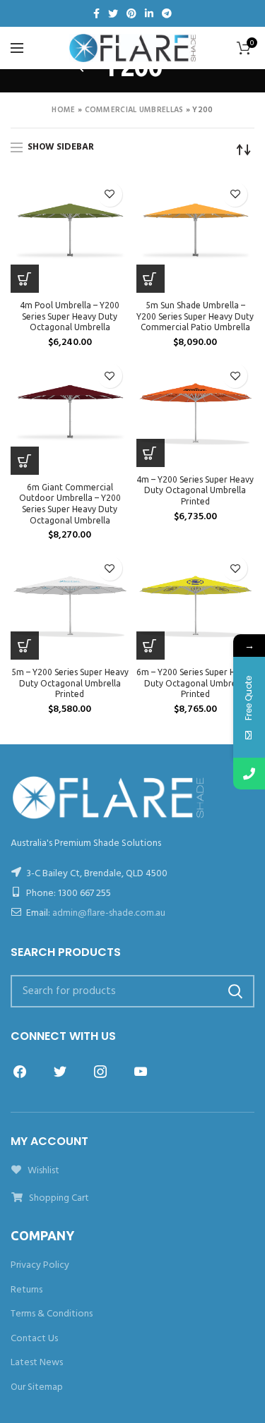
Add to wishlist (110, 194)
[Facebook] (96, 13)
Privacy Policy (40, 1265)
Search (235, 991)
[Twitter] (113, 13)
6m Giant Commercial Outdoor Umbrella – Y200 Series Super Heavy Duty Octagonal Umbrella (70, 504)
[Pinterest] (131, 13)
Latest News (37, 1363)
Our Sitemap (37, 1387)
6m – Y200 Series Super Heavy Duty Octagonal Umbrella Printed (195, 682)
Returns (26, 1290)
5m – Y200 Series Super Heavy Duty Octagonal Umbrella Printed (70, 682)
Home (63, 110)
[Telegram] (167, 13)
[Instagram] (100, 1072)
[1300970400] (249, 773)
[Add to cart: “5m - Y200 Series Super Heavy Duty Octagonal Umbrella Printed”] (25, 645)
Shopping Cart (58, 1198)
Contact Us (34, 1339)
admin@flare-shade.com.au (108, 913)
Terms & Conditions (52, 1314)
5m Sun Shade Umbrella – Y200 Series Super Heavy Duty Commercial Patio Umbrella (195, 316)
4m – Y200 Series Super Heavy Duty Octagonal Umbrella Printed (195, 490)
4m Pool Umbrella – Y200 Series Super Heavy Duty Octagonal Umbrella (69, 316)
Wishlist (42, 1171)
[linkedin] (149, 13)
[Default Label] (140, 1072)
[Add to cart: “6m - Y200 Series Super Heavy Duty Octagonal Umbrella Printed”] (150, 645)
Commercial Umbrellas (134, 110)
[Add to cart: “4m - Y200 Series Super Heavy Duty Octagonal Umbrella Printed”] (150, 453)
